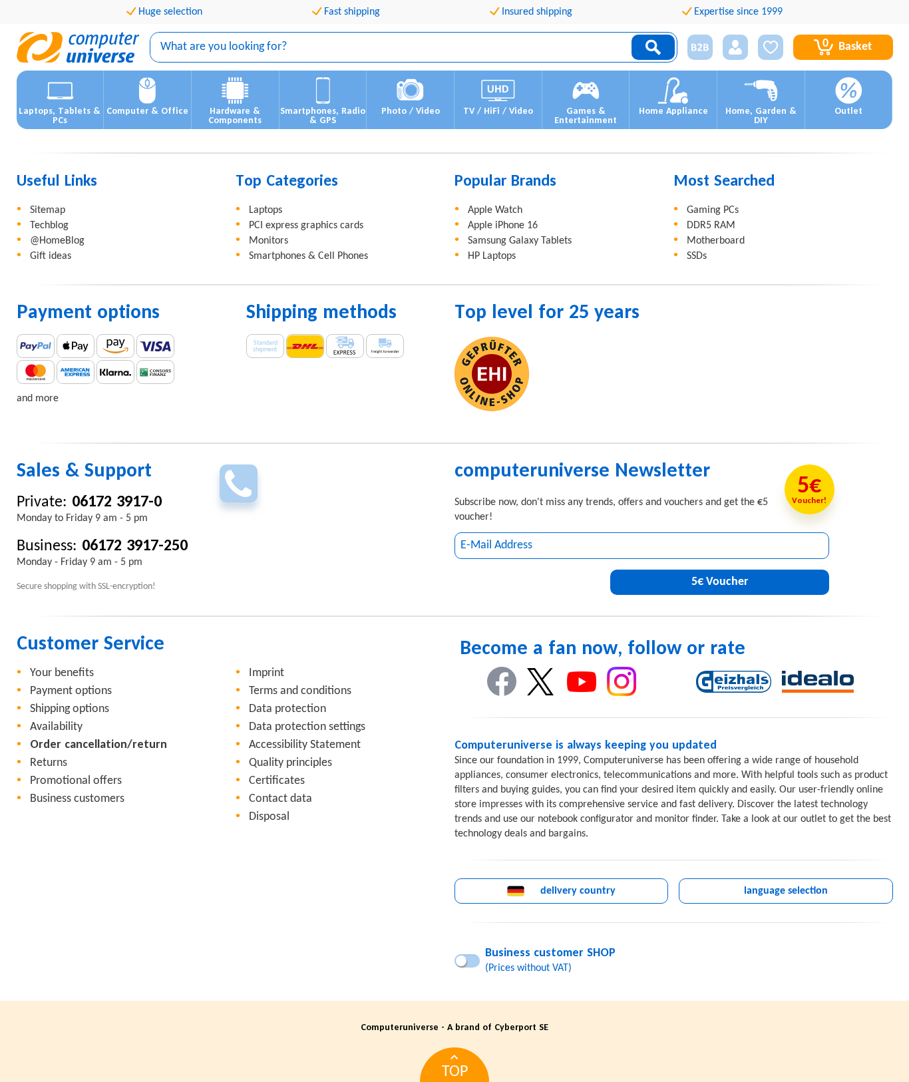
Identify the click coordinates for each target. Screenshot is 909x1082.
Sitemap (47, 210)
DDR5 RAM (711, 225)
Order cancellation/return (98, 745)
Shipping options (69, 709)
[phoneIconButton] (239, 483)
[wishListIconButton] (770, 47)
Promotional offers (76, 781)
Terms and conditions (300, 691)
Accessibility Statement (305, 745)
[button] (695, 48)
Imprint (266, 673)
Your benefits (62, 673)
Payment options (71, 691)
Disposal (269, 817)
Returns (48, 763)
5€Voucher (719, 582)
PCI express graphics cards (306, 225)
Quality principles (290, 763)
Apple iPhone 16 (503, 225)
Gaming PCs (713, 210)
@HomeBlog (57, 241)
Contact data (280, 799)
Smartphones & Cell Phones (308, 256)
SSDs (697, 256)
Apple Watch (495, 210)
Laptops (265, 210)
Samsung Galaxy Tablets (520, 241)
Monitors (268, 241)
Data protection (287, 709)
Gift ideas (50, 256)
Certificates (277, 781)
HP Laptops (492, 256)
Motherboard (716, 241)
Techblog (49, 225)
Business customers (77, 799)
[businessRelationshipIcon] (700, 47)
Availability (56, 727)
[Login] (735, 47)
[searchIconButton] (653, 47)
